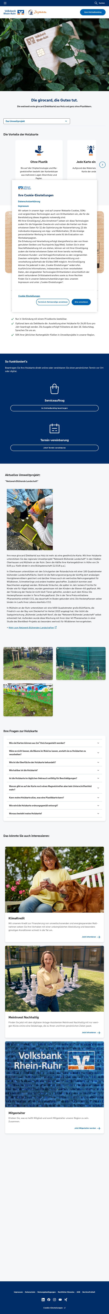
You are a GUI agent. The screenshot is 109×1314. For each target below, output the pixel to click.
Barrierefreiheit (88, 1292)
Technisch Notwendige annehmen (53, 302)
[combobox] (37, 121)
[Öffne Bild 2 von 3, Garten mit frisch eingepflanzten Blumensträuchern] (81, 663)
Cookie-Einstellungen (29, 296)
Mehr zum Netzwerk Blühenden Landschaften (31, 627)
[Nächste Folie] (102, 165)
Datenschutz (30, 1292)
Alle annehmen (81, 302)
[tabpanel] (39, 164)
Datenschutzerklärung (29, 201)
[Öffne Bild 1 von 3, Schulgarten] (28, 663)
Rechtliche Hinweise (66, 1292)
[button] (54, 743)
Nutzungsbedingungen (46, 1292)
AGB (78, 1292)
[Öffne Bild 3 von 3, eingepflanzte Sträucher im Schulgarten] (28, 699)
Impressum (18, 1292)
